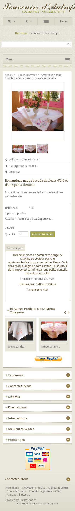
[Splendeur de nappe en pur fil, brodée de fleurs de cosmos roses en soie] (21, 331)
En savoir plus (15, 248)
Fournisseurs (17, 407)
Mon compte (52, 33)
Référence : (11, 207)
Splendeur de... (16, 346)
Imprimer (14, 171)
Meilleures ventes (21, 429)
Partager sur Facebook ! (23, 165)
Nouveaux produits (33, 487)
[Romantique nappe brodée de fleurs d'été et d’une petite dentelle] (18, 153)
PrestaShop (26, 500)
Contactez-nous (16, 491)
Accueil (9, 74)
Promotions (16, 440)
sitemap (25, 494)
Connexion (35, 33)
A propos (12, 494)
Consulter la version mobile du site (37, 503)
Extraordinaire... (50, 346)
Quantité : (11, 234)
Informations (17, 418)
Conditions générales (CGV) (45, 491)
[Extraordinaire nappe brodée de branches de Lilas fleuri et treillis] (54, 331)
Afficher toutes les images (24, 159)
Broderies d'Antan (27, 74)
